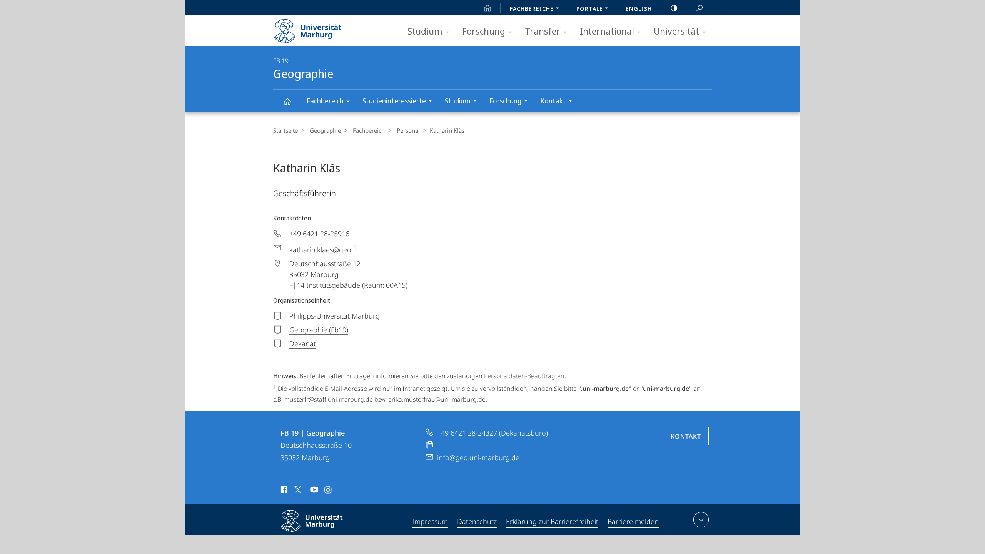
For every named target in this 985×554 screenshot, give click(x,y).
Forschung (483, 31)
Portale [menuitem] (589, 8)
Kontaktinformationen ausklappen (701, 519)
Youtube (313, 491)
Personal (408, 130)
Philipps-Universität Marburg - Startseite (321, 28)
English (639, 8)
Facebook (283, 491)
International (607, 31)
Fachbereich (325, 100)
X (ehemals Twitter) (298, 490)
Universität (676, 31)
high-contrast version (674, 7)
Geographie (287, 101)
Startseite (285, 130)
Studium (424, 31)
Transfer (542, 31)
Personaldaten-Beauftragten (524, 376)
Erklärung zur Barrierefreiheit (552, 521)
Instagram (328, 491)
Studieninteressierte (394, 100)
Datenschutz (477, 521)
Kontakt (553, 100)
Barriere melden (633, 521)
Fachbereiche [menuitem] (532, 8)
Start (487, 7)
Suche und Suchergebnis (699, 7)
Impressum (430, 521)
